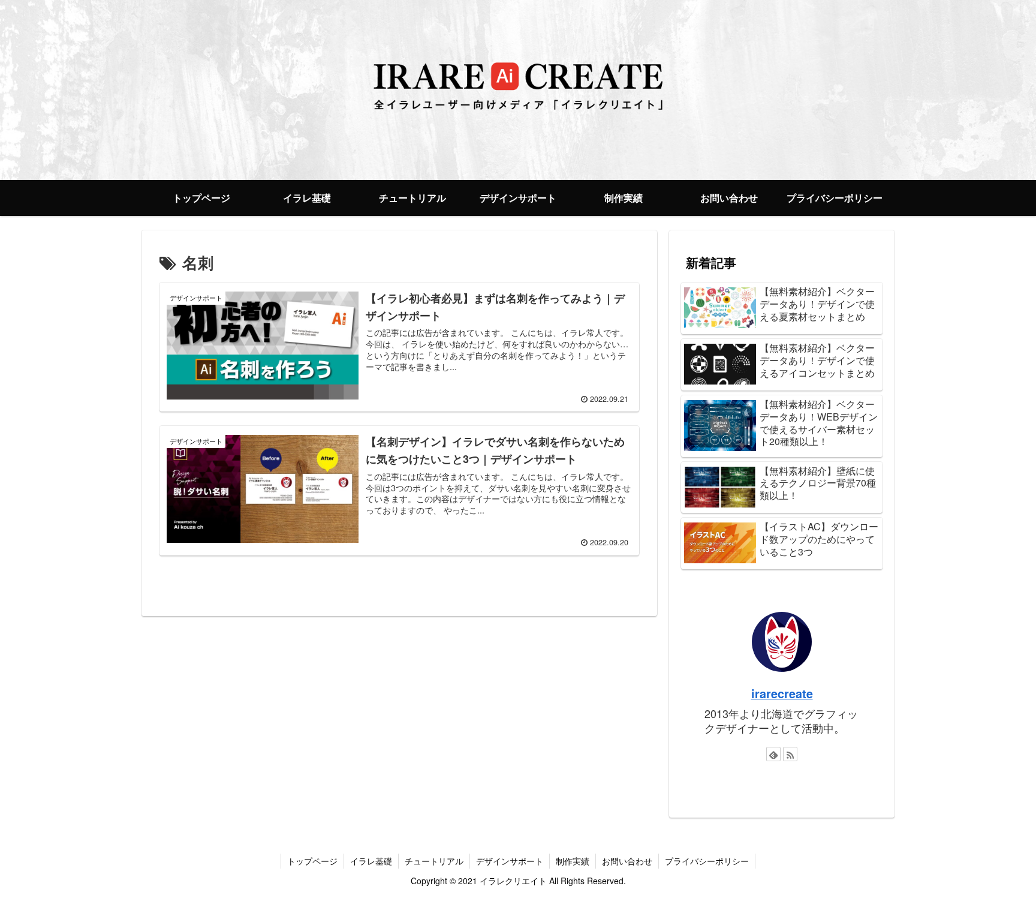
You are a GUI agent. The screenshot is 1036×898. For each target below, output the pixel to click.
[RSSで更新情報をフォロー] (790, 754)
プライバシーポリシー (707, 861)
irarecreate (782, 693)
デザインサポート (509, 861)
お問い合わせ (627, 861)
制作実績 (572, 861)
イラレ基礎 (371, 861)
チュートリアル (434, 861)
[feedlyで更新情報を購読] (773, 754)
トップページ (312, 861)
